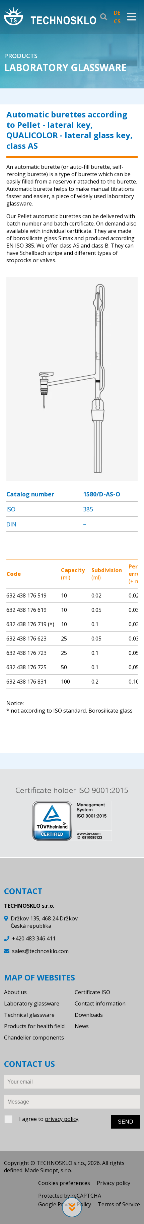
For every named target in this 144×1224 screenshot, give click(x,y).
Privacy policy (113, 1183)
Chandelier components (34, 1037)
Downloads (89, 1014)
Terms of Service (119, 1204)
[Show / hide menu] (132, 17)
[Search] (103, 17)
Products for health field (34, 1026)
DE (117, 12)
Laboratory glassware (31, 1003)
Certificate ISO (92, 992)
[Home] (50, 17)
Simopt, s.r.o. (56, 1170)
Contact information (100, 1003)
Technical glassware (29, 1014)
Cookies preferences (64, 1183)
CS (117, 21)
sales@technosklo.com (40, 951)
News (82, 1026)
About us (15, 992)
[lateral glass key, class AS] (71, 477)
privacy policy (61, 1119)
